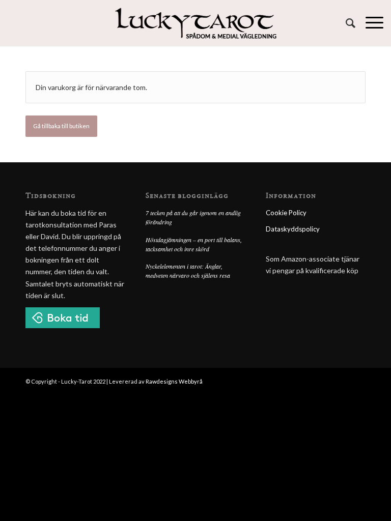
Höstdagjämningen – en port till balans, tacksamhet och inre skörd (194, 244)
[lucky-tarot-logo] (195, 23)
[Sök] (345, 23)
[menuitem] (345, 23)
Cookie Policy (286, 213)
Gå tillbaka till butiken (61, 126)
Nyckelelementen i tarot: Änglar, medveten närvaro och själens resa (188, 270)
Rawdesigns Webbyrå (174, 381)
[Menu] (369, 23)
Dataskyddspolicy (293, 229)
